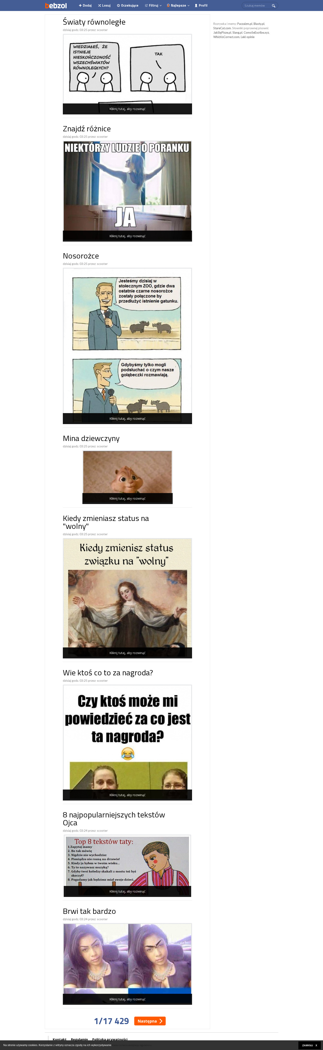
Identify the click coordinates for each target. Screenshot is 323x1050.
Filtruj (153, 5)
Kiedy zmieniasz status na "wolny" (106, 523)
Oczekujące (129, 5)
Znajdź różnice (87, 129)
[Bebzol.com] (56, 5)
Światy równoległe (94, 23)
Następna (147, 1021)
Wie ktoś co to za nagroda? (108, 673)
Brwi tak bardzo (89, 912)
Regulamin (79, 1039)
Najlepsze (178, 5)
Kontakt (60, 1039)
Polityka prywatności (109, 1039)
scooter (102, 30)
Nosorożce (81, 257)
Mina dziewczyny (91, 439)
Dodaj (87, 5)
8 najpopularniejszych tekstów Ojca (114, 819)
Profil (203, 5)
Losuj (106, 5)
